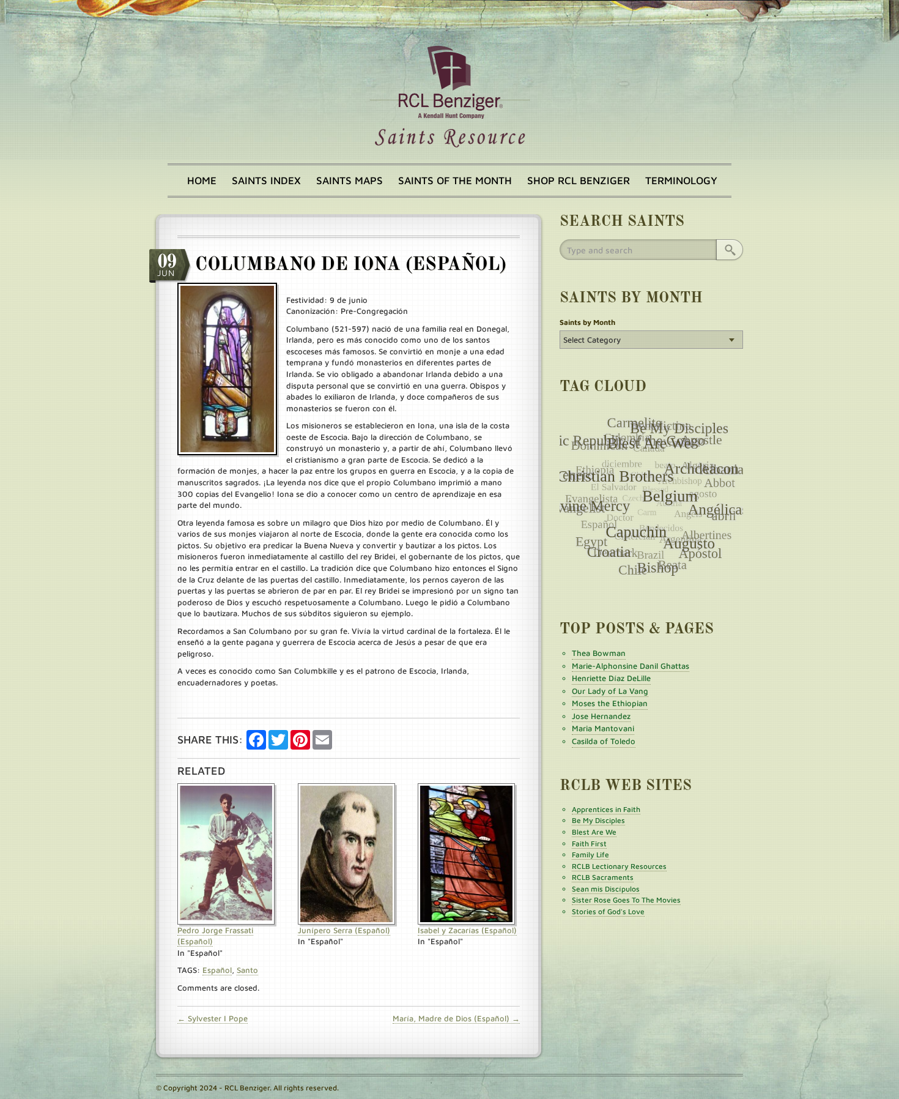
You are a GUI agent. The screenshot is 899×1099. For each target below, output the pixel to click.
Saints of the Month (455, 180)
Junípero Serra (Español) (344, 930)
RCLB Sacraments (603, 877)
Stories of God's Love (608, 911)
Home (201, 180)
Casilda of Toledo (603, 741)
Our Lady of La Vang (610, 691)
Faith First (589, 843)
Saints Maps (349, 180)
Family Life (590, 854)
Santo (247, 970)
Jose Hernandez (601, 716)
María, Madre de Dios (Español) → (456, 1018)
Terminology (681, 180)
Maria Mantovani (603, 728)
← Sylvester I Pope (212, 1018)
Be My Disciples (598, 820)
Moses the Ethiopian (610, 703)
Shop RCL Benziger (578, 180)
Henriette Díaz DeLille (611, 678)
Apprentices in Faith (606, 809)
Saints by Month (587, 322)
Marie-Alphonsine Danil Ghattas (630, 666)
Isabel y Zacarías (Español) (467, 930)
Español (217, 970)
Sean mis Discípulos (606, 888)
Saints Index (266, 180)
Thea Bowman (599, 653)
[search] (729, 249)
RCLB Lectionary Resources (619, 866)
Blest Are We (594, 831)
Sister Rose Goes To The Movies (626, 899)
